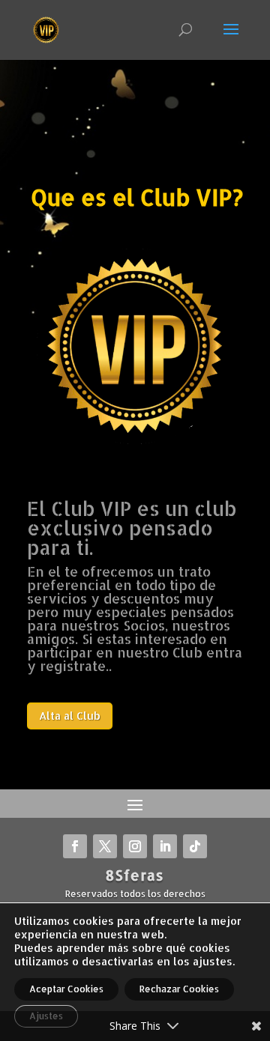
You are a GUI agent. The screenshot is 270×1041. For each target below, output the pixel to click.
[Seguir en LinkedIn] (165, 846)
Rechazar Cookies (179, 989)
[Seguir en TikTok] (195, 846)
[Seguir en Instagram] (135, 846)
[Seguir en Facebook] (75, 846)
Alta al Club (69, 715)
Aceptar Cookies (66, 989)
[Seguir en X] (105, 846)
